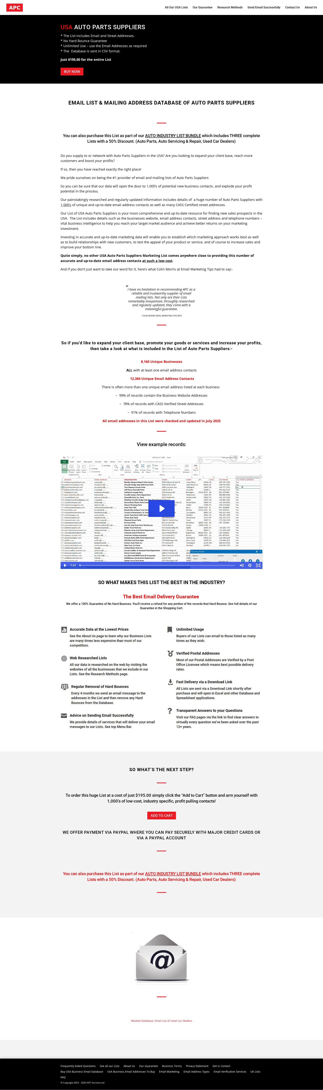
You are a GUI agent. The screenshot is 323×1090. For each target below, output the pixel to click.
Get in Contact (221, 1066)
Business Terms (172, 1066)
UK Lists (255, 1071)
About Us (129, 1066)
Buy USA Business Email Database (82, 1071)
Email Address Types (197, 1071)
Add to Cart (162, 815)
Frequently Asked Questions (78, 1066)
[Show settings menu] (250, 565)
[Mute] (241, 565)
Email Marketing (169, 1071)
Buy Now (72, 71)
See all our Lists (109, 1066)
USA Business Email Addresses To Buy (131, 1071)
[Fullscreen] (258, 565)
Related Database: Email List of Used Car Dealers (161, 1020)
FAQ (63, 1077)
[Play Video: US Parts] (161, 508)
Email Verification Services (230, 1071)
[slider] (157, 565)
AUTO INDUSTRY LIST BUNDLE (173, 135)
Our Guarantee (148, 1066)
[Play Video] (65, 565)
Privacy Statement (197, 1066)
